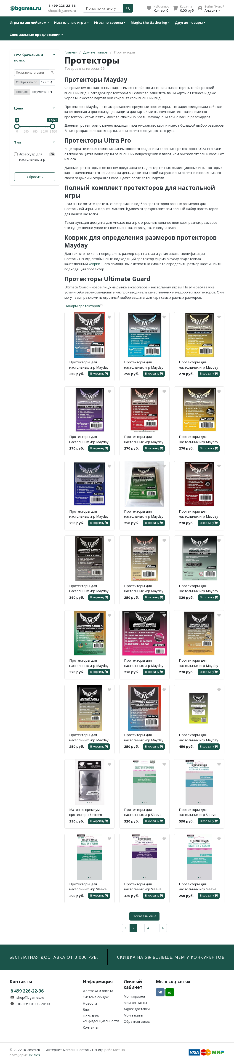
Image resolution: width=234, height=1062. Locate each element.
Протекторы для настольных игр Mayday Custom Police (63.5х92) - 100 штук (89, 365)
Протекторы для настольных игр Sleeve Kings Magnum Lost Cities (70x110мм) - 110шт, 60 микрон (144, 887)
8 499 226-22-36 (62, 5)
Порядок (22, 92)
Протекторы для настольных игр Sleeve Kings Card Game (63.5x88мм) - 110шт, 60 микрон (199, 813)
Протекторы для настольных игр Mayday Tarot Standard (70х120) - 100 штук (198, 738)
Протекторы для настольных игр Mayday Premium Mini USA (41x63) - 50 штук (198, 440)
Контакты (90, 1027)
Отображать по (26, 82)
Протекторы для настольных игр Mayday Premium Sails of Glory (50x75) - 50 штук (198, 663)
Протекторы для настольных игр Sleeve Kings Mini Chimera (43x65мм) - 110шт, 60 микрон (197, 887)
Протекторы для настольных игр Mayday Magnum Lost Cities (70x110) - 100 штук (89, 589)
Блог (86, 1009)
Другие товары (189, 22)
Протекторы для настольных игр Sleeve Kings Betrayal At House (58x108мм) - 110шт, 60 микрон (143, 813)
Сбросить (35, 176)
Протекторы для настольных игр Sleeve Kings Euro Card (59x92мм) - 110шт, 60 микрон (88, 887)
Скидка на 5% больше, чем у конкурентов (171, 957)
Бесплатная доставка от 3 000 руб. (53, 957)
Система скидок (96, 997)
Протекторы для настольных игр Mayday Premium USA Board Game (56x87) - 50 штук (89, 514)
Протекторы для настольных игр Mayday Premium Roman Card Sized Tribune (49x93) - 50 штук (89, 738)
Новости (90, 1003)
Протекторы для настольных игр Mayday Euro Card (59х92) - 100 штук (143, 365)
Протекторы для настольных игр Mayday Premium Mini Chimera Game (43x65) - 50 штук (198, 514)
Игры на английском (28, 22)
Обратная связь (137, 1021)
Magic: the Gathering (149, 22)
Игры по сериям (108, 22)
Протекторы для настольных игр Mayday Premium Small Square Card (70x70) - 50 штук (143, 663)
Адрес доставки (137, 1008)
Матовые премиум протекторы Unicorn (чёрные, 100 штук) (85, 813)
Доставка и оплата (98, 990)
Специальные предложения (35, 34)
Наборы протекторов (83, 305)
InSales (34, 1055)
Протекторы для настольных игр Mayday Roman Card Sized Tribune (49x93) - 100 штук (143, 589)
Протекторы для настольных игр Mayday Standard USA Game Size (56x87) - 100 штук (89, 440)
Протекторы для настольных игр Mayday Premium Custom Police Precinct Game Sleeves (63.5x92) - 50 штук (143, 738)
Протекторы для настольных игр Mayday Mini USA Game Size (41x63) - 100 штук (198, 365)
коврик (94, 263)
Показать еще (145, 916)
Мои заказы (133, 1015)
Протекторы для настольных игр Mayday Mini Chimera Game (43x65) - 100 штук (143, 440)
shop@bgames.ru (62, 10)
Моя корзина (134, 996)
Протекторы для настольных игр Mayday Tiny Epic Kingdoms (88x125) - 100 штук (89, 663)
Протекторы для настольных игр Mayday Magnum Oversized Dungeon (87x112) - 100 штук (198, 589)
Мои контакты (135, 1002)
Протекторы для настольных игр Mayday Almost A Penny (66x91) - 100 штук (144, 514)
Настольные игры (70, 22)
